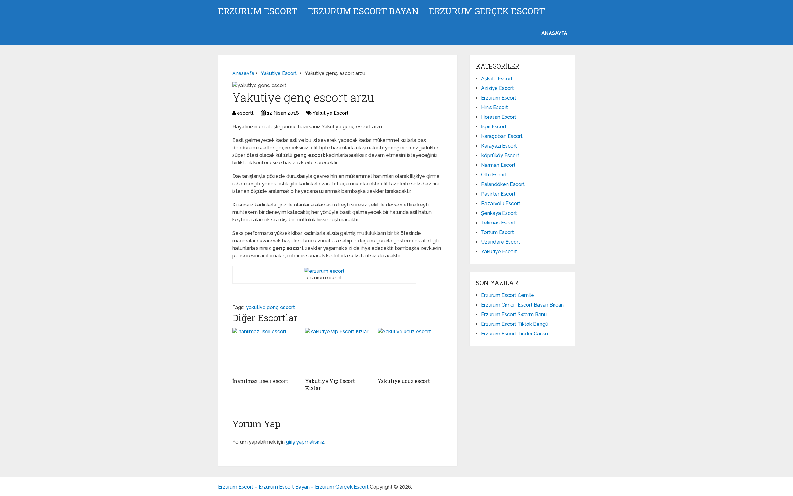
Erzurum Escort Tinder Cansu (514, 334)
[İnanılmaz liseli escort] (265, 351)
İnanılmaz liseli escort (260, 381)
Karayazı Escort (499, 146)
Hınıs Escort (494, 107)
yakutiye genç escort (270, 307)
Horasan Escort (498, 117)
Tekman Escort (498, 223)
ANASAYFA (554, 33)
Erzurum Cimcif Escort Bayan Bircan (522, 305)
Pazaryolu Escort (500, 203)
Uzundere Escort (500, 242)
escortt (245, 113)
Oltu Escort (494, 175)
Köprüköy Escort (500, 155)
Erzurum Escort (498, 98)
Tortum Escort (497, 232)
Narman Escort (498, 165)
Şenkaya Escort (499, 213)
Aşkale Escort (497, 79)
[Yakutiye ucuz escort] (410, 351)
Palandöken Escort (503, 184)
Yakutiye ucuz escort (404, 381)
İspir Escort (493, 127)
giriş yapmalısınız (305, 442)
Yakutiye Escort (330, 113)
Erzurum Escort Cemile (507, 295)
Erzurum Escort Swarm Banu (514, 314)
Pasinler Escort (498, 194)
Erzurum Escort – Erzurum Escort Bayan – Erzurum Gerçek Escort (381, 11)
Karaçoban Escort (502, 136)
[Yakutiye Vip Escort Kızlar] (337, 351)
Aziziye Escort (497, 88)
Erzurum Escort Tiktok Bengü (514, 324)
